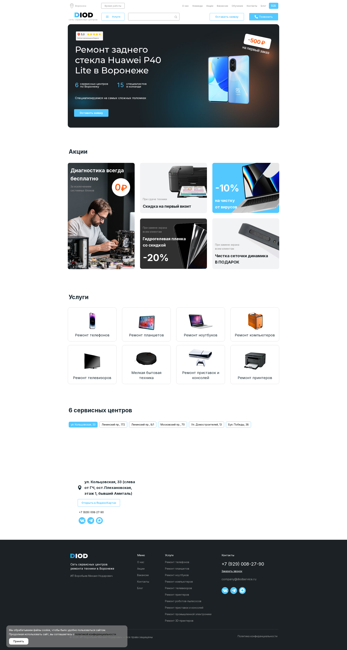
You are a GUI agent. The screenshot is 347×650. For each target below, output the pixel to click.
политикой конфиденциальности (95, 634)
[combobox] (150, 16)
